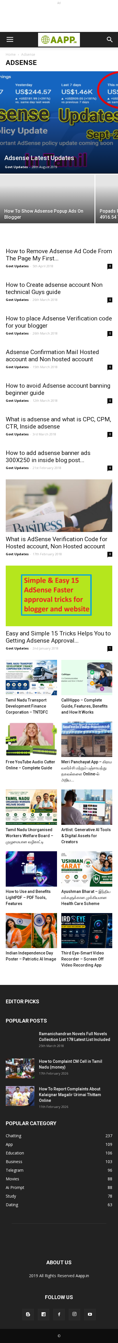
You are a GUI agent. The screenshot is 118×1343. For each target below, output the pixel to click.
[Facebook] (59, 1314)
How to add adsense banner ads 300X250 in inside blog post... (48, 456)
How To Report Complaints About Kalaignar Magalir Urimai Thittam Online (70, 1095)
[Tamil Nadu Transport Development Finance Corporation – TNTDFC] (31, 677)
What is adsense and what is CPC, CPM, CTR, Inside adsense (58, 423)
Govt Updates (16, 167)
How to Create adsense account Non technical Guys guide (54, 288)
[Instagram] (74, 1314)
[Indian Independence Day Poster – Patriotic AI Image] (31, 930)
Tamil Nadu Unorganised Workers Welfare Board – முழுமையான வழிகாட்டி (29, 835)
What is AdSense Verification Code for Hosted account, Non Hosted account (56, 543)
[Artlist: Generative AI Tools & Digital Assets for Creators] (87, 807)
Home (11, 54)
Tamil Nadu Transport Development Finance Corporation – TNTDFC (27, 706)
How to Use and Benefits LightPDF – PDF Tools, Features (28, 897)
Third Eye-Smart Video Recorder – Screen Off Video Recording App (82, 959)
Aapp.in (82, 1275)
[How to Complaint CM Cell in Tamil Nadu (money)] (20, 1068)
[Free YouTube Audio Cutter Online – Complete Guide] (31, 739)
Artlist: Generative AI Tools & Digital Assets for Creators (86, 835)
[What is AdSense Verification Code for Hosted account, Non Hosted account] (59, 505)
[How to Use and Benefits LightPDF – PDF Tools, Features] (31, 869)
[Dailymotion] (43, 1314)
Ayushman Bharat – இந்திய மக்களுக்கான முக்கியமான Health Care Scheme (86, 897)
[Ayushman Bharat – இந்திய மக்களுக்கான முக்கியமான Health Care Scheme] (87, 869)
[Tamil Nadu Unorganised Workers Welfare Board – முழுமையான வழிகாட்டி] (31, 807)
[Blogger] (28, 1314)
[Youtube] (90, 1314)
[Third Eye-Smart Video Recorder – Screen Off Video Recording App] (87, 930)
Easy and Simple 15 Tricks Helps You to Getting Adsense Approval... (58, 637)
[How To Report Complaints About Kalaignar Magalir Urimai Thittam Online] (20, 1096)
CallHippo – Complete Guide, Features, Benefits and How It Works (84, 706)
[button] (110, 39)
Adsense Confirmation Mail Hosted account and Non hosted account (52, 356)
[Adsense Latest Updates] (59, 122)
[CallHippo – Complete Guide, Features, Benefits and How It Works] (87, 677)
